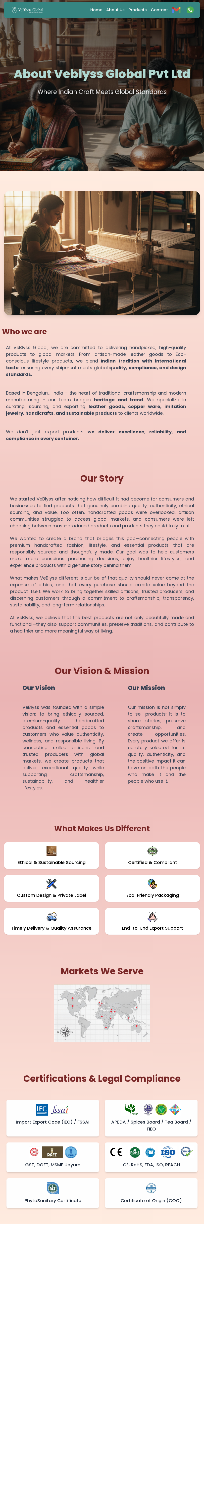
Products (138, 10)
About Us (115, 10)
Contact (159, 10)
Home (96, 10)
